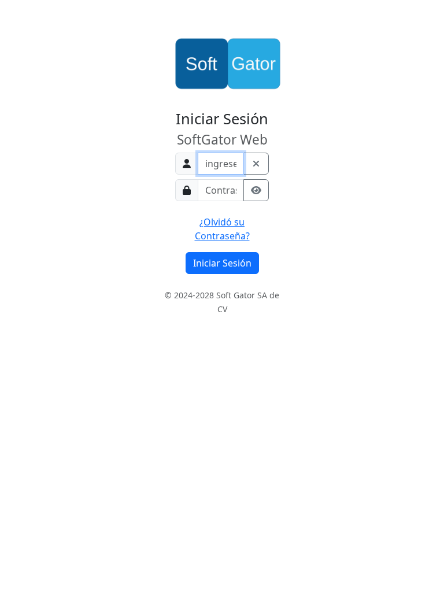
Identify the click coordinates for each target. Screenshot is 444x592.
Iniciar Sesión (222, 263)
